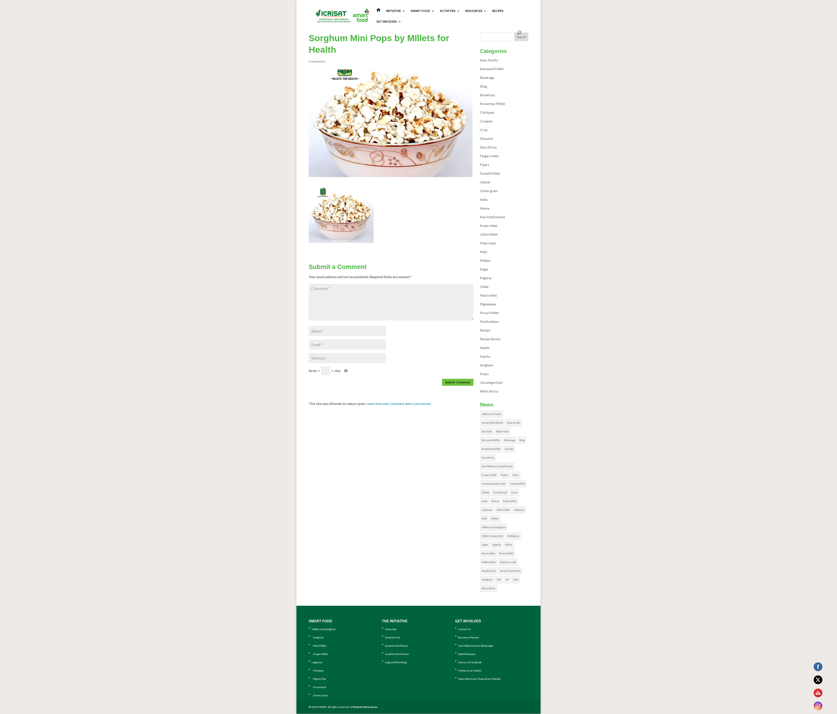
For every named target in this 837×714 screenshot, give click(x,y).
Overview (390, 629)
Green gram (489, 191)
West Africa (489, 391)
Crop (484, 130)
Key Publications (492, 217)
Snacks (485, 356)
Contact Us (464, 629)
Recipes (498, 11)
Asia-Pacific (489, 60)
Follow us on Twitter (469, 670)
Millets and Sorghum (494, 527)
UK (507, 579)
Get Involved (386, 21)
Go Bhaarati (500, 492)
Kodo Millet (510, 501)
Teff (499, 579)
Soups (484, 374)
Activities (448, 11)
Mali (483, 252)
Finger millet (489, 156)
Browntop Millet (492, 104)
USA (515, 579)
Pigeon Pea (319, 678)
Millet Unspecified (492, 536)
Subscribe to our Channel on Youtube (479, 678)
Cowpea (486, 121)
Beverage (487, 77)
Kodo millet (488, 225)
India (483, 199)
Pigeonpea (488, 304)
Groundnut (319, 687)
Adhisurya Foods (492, 414)
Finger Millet (320, 654)
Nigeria (485, 278)
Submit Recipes (467, 654)
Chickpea (487, 112)
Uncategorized (491, 382)
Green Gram (320, 695)
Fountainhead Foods (494, 483)
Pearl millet (488, 295)
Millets (485, 260)
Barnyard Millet (492, 69)
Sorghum (486, 365)
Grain (514, 492)
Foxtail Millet (490, 173)
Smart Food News (510, 570)
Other (484, 286)
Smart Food (420, 11)
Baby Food (502, 431)
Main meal (488, 243)
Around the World (492, 422)
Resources (473, 11)
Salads (485, 347)
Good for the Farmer (397, 654)
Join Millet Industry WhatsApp (475, 645)
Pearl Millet (319, 645)
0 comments (317, 61)
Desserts (486, 138)
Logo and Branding (396, 662)
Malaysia (519, 509)
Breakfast (487, 95)
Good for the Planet (396, 645)
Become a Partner (468, 637)
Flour (515, 475)
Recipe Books (490, 339)
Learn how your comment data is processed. (399, 403)
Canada (509, 448)
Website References (365, 707)
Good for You (392, 637)
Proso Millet (489, 313)
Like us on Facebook (469, 662)
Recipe (485, 330)
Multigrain (513, 536)
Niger (484, 269)
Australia (487, 431)
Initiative (393, 11)
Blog (483, 86)
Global (485, 182)
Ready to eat (489, 570)
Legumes (487, 509)
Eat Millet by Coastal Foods (497, 466)
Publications (489, 321)
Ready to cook (508, 562)
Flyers (484, 164)
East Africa (488, 147)
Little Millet (489, 234)
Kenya (484, 208)
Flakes (504, 475)
